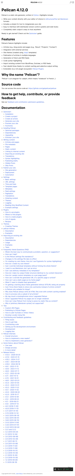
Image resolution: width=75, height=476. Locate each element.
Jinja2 (26, 52)
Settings (6, 177)
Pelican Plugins (38, 69)
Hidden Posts (10, 163)
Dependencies (10, 133)
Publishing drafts (11, 161)
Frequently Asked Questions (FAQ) (16, 250)
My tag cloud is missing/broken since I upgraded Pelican (26, 296)
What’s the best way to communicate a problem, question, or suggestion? (32, 252)
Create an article (11, 119)
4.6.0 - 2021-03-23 (12, 380)
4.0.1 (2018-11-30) (11, 406)
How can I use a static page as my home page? (22, 280)
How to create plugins (13, 217)
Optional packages (12, 130)
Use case (8, 345)
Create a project (11, 116)
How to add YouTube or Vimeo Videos (19, 313)
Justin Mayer (19, 473)
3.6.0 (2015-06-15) (12, 420)
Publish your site (9, 168)
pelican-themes (9, 228)
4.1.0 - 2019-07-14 (12, 404)
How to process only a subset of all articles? (21, 294)
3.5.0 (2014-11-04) (12, 422)
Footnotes (9, 126)
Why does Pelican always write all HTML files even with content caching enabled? (35, 292)
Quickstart (7, 112)
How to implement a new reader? (17, 338)
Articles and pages (12, 142)
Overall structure (11, 336)
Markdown (64, 19)
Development (10, 329)
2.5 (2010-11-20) (11, 446)
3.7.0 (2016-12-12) (12, 413)
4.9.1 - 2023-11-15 (11, 366)
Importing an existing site (14, 154)
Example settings (11, 207)
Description (9, 231)
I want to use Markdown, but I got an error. (21, 268)
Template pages (11, 186)
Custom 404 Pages (12, 308)
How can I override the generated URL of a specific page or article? (30, 278)
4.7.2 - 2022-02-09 (12, 373)
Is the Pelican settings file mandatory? (19, 257)
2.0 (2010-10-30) (11, 457)
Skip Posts (9, 165)
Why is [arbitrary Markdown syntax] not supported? (24, 303)
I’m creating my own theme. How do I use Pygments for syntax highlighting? (33, 261)
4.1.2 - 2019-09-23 (12, 399)
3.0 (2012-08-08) (11, 436)
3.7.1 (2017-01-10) (11, 411)
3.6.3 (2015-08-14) (12, 415)
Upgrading (9, 135)
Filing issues (9, 320)
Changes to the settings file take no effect (21, 259)
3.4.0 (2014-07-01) (12, 425)
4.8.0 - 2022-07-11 (12, 371)
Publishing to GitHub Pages (15, 310)
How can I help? (11, 254)
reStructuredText (51, 19)
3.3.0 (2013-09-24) (12, 427)
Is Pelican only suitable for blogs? (17, 289)
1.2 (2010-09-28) (11, 460)
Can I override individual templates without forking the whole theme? (30, 266)
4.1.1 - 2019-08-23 (11, 401)
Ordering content (11, 198)
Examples (8, 233)
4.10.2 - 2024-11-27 (12, 359)
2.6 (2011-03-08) (11, 443)
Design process (11, 348)
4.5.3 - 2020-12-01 (12, 385)
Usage (7, 243)
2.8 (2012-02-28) (11, 439)
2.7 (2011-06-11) (11, 441)
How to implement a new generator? (18, 341)
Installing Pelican (9, 128)
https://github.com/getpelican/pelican (42, 88)
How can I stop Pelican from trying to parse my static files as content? (31, 301)
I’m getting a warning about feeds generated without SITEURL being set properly (35, 285)
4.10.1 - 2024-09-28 (12, 362)
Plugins (6, 210)
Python (36, 15)
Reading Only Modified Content (17, 205)
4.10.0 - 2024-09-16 (12, 364)
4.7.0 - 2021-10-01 (12, 378)
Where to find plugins (13, 214)
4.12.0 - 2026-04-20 (12, 355)
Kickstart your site (12, 137)
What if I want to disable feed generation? (20, 282)
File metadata (10, 144)
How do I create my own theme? (17, 264)
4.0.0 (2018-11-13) (12, 408)
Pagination (9, 193)
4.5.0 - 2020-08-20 (12, 392)
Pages (7, 147)
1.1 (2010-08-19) (11, 462)
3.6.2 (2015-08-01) (12, 418)
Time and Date (10, 184)
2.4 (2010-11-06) (11, 448)
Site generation (11, 170)
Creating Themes (11, 226)
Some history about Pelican (13, 343)
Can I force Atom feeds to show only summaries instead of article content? (33, 287)
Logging (8, 203)
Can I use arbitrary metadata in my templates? (22, 271)
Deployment (9, 172)
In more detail (10, 350)
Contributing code (12, 324)
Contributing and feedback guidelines (17, 317)
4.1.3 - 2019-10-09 (12, 397)
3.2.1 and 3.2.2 (10, 429)
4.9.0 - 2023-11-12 (12, 369)
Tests (7, 247)
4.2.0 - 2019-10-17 (12, 394)
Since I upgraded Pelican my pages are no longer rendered (27, 299)
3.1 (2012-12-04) (11, 434)
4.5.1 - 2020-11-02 (12, 390)
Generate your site (12, 121)
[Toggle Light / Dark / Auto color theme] (71, 2)
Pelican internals (9, 334)
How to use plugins (12, 212)
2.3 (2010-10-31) (11, 450)
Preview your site (11, 123)
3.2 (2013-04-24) (11, 432)
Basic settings (10, 179)
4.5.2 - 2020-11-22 (12, 387)
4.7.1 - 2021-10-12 (11, 376)
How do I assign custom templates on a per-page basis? (26, 275)
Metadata (8, 189)
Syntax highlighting (12, 158)
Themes (8, 200)
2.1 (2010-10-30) (11, 455)
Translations (9, 156)
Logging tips (10, 331)
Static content (10, 149)
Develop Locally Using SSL (15, 315)
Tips (5, 306)
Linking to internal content (15, 151)
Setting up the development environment (20, 327)
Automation (9, 175)
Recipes (8, 221)
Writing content (9, 140)
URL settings (10, 182)
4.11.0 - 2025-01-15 (12, 357)
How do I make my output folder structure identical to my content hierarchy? (33, 273)
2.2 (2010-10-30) (11, 453)
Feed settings (10, 191)
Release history (9, 352)
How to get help (11, 322)
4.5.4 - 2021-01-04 (12, 383)
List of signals (10, 219)
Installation (9, 114)
